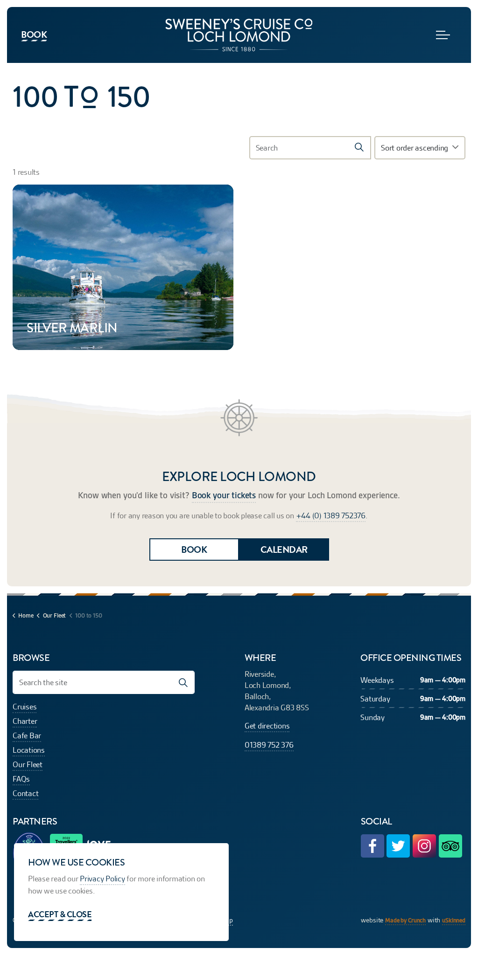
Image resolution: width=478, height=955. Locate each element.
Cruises (24, 706)
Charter (25, 721)
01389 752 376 (269, 745)
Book (34, 34)
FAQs (21, 779)
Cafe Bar (27, 735)
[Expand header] (443, 35)
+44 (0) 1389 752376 (331, 515)
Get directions (267, 726)
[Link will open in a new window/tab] (372, 846)
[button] (359, 147)
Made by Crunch (405, 920)
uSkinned (453, 920)
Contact (25, 793)
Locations (29, 750)
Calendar (284, 550)
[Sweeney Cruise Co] (238, 35)
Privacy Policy (102, 878)
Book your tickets (224, 495)
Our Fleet (27, 764)
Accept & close (59, 914)
